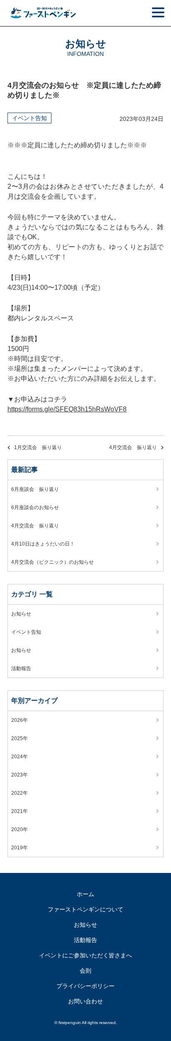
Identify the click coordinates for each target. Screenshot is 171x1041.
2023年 (19, 775)
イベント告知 (29, 118)
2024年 (19, 757)
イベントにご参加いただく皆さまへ (85, 955)
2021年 (19, 811)
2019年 (19, 848)
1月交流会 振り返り (38, 447)
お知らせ (21, 614)
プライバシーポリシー (85, 986)
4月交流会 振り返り (133, 447)
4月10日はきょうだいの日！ (43, 544)
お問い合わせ (85, 1001)
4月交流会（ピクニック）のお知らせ (52, 562)
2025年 (19, 738)
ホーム (85, 894)
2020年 (19, 829)
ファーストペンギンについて (85, 909)
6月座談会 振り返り (35, 489)
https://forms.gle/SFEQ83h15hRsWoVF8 (67, 409)
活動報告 (21, 668)
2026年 (19, 720)
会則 (85, 970)
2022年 (19, 793)
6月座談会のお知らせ (35, 507)
